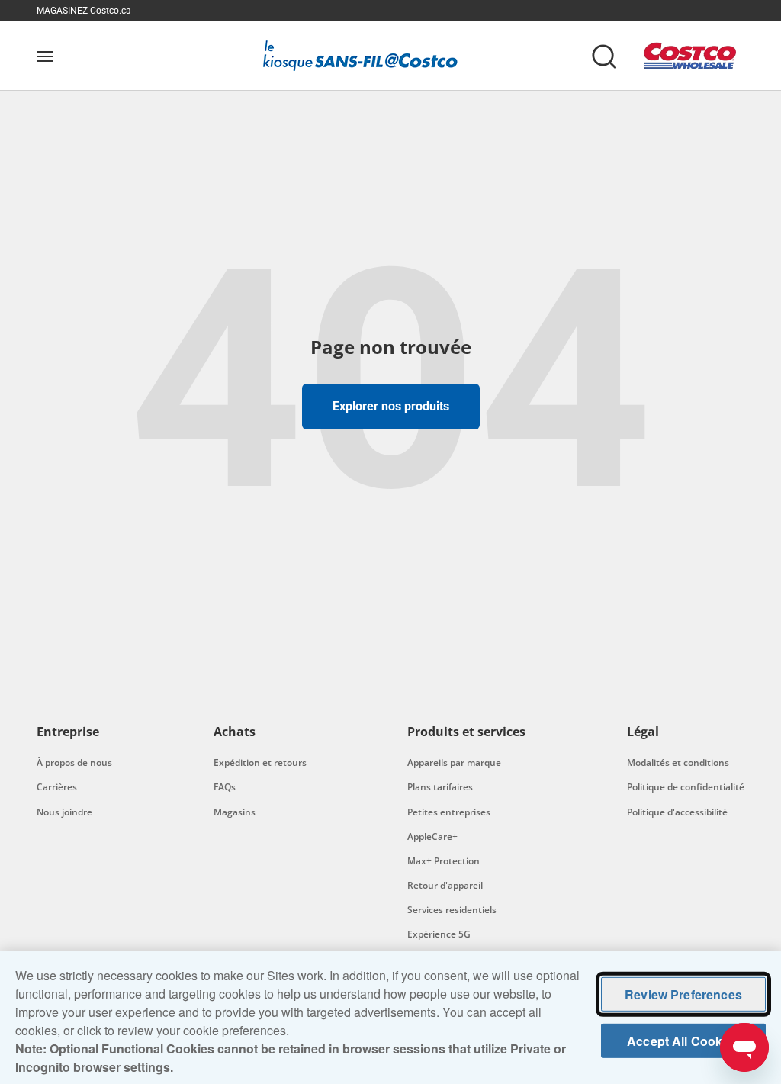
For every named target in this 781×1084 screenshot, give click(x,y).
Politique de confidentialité (685, 786)
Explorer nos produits (391, 406)
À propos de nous (74, 762)
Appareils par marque (454, 762)
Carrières (57, 786)
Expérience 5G (439, 934)
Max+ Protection (443, 860)
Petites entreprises (448, 812)
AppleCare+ (432, 836)
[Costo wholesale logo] (690, 55)
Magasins (235, 812)
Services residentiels (452, 909)
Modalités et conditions (678, 762)
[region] (390, 1017)
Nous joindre (64, 812)
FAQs (225, 786)
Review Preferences (683, 994)
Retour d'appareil (445, 885)
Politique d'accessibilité (677, 812)
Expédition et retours (260, 762)
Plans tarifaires (440, 786)
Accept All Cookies (683, 1041)
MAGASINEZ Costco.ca (84, 10)
